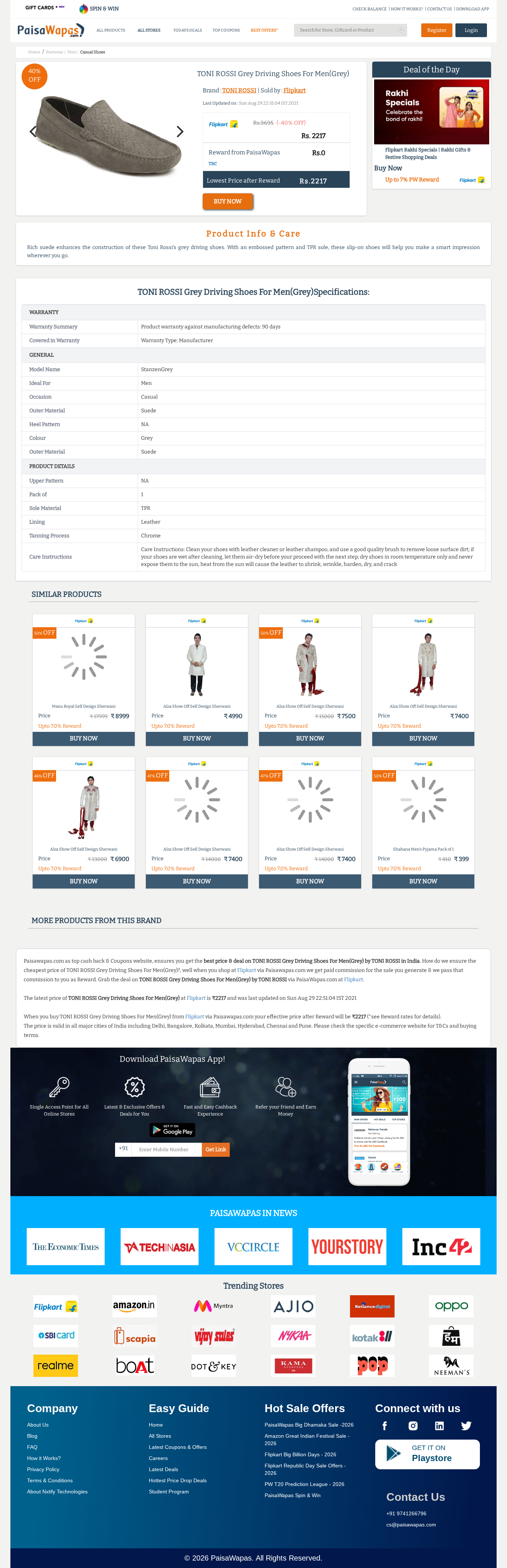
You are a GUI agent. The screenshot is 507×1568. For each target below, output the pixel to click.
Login (471, 30)
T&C (213, 163)
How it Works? (44, 1458)
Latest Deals (163, 1469)
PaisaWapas (231, 1558)
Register (437, 30)
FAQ (32, 1447)
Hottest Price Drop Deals (178, 1480)
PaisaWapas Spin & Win (293, 1495)
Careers (158, 1458)
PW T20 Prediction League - (304, 1484)
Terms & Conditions (50, 1480)
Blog (32, 1436)
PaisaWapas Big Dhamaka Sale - (309, 1425)
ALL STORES (149, 30)
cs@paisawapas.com (411, 1525)
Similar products (67, 594)
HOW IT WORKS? (407, 9)
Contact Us (415, 1497)
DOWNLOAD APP (472, 9)
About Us (38, 1425)
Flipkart (295, 90)
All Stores (160, 1436)
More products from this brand (96, 920)
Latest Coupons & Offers (178, 1447)
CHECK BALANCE (370, 9)
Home (156, 1425)
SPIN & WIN (104, 9)
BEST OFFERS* (264, 30)
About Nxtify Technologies (57, 1492)
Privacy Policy (43, 1469)
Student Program (169, 1492)
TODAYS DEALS (187, 30)
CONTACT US (439, 9)
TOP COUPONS (226, 30)
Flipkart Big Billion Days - (300, 1454)
